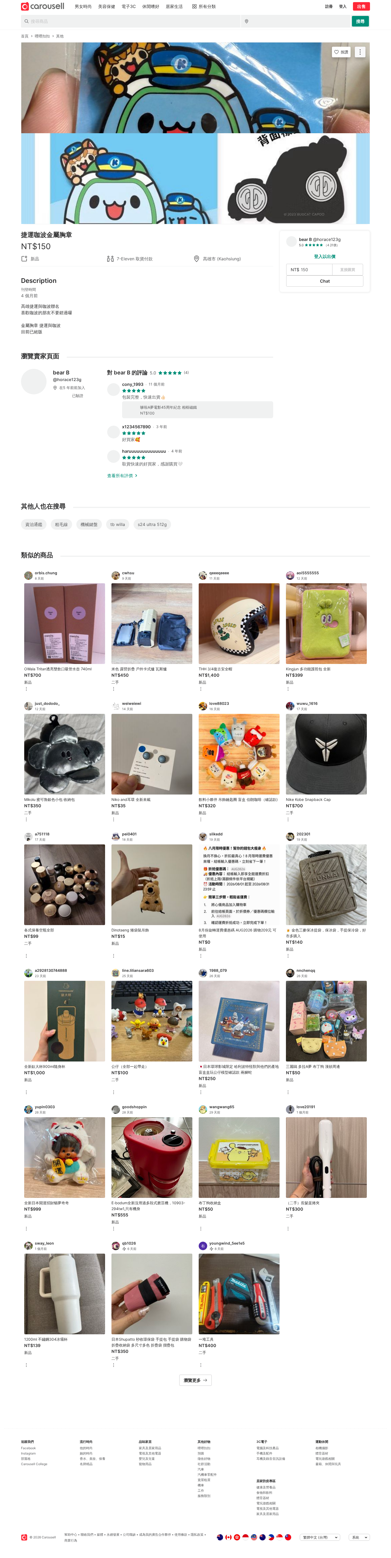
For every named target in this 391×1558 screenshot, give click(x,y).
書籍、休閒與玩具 (328, 1464)
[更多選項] (26, 689)
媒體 (100, 1535)
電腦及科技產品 (267, 1448)
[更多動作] (360, 52)
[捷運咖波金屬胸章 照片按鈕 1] (195, 87)
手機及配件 (264, 1453)
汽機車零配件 (207, 1475)
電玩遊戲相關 (266, 1503)
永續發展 (113, 1535)
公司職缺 (129, 1535)
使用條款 (180, 1535)
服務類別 (204, 1496)
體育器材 (262, 1498)
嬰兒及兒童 (147, 1459)
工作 (201, 1490)
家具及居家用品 (150, 1448)
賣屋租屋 (204, 1480)
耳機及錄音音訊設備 (270, 1459)
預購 (201, 1453)
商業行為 (70, 1540)
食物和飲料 (264, 1493)
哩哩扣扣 (204, 1448)
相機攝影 (321, 1448)
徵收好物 (204, 1459)
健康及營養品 (266, 1487)
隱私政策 (197, 1535)
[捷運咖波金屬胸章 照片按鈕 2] (195, 178)
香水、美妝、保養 (92, 1459)
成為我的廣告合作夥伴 (155, 1535)
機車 (201, 1485)
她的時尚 (86, 1453)
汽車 (201, 1469)
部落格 (26, 1459)
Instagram (28, 1453)
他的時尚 (86, 1448)
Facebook (28, 1448)
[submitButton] (360, 21)
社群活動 (204, 1464)
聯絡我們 (87, 1535)
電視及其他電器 (150, 1453)
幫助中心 (70, 1535)
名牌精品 (86, 1464)
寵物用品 (145, 1464)
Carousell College (34, 1464)
